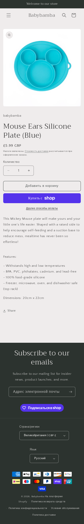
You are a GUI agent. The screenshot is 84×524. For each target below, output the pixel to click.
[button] (8, 15)
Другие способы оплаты (42, 208)
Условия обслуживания (65, 508)
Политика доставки (44, 515)
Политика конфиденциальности (28, 508)
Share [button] (12, 310)
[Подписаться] (70, 392)
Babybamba (37, 496)
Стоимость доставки (36, 151)
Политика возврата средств (48, 501)
